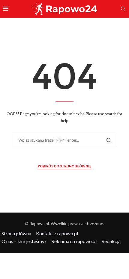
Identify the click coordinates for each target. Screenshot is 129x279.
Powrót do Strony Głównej (65, 166)
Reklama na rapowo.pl (74, 241)
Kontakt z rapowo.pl (57, 233)
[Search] (123, 9)
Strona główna (16, 233)
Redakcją (111, 241)
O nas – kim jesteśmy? (24, 241)
